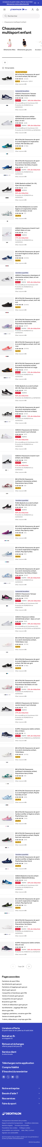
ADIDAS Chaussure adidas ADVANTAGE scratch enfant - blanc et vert (25, 118)
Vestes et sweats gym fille (11, 1016)
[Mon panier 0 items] (37, 9)
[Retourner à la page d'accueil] (18, 9)
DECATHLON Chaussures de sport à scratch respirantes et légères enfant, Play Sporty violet (27, 528)
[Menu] (4, 9)
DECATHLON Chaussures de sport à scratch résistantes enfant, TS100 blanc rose (27, 640)
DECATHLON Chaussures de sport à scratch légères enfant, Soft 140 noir (27, 300)
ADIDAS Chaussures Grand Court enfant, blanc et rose (27, 229)
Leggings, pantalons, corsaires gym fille (16, 1013)
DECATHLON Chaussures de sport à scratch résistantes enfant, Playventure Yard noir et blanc (27, 409)
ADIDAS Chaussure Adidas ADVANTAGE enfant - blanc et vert (27, 618)
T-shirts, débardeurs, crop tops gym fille (16, 1019)
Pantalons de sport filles (11, 981)
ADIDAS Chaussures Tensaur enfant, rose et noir (25, 595)
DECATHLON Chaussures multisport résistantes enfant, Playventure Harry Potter (26, 481)
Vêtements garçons (24, 50)
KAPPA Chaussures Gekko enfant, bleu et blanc (27, 730)
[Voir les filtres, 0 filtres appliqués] (5, 62)
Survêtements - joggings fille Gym (14, 1007)
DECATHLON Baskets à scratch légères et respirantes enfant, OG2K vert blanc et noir (26, 209)
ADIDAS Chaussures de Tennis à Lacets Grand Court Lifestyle (26, 431)
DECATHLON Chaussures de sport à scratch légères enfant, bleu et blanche (27, 253)
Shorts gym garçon (9, 990)
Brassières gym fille (9, 1002)
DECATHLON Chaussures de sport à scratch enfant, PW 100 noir (27, 75)
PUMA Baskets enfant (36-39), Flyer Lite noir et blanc (26, 184)
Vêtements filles (9, 50)
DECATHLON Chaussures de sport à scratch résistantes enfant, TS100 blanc (27, 750)
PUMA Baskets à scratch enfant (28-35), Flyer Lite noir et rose (26, 504)
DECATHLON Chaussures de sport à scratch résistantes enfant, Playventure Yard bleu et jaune (27, 163)
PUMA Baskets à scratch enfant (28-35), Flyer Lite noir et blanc (26, 387)
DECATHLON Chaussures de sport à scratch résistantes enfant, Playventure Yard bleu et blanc (27, 571)
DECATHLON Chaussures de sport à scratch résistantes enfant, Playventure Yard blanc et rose (27, 682)
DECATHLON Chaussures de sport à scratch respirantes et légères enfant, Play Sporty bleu (27, 549)
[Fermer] (38, 3)
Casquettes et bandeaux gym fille (14, 993)
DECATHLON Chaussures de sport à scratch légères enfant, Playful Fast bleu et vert (27, 793)
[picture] (7, 78)
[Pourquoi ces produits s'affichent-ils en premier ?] (3, 68)
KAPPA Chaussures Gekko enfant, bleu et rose (27, 944)
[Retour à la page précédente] (13, 966)
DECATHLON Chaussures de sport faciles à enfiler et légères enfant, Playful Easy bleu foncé (27, 859)
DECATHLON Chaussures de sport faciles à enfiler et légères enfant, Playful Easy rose (27, 814)
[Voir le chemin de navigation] (3, 22)
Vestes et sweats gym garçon (13, 996)
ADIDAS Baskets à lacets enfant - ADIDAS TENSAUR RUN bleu (27, 877)
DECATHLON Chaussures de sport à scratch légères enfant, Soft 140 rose (27, 344)
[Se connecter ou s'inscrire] (32, 9)
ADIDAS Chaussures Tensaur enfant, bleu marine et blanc (25, 94)
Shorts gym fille (7, 1010)
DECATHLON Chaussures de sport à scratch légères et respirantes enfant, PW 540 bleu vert (27, 141)
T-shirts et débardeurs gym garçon (15, 1005)
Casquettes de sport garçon (12, 999)
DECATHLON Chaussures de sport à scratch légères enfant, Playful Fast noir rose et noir (27, 835)
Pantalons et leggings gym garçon (14, 987)
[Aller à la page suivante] (29, 966)
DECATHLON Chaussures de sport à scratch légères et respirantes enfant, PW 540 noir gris (27, 661)
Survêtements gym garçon (12, 984)
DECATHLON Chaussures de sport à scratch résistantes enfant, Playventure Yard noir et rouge (27, 365)
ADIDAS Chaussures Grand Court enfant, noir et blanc (27, 457)
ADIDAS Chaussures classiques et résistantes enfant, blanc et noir (27, 276)
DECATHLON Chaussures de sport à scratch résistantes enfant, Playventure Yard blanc (27, 922)
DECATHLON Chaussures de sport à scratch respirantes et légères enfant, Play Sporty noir (27, 901)
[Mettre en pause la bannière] (35, 3)
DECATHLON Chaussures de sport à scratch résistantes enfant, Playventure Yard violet (27, 321)
